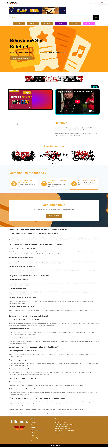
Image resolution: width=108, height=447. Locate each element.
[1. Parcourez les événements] (14, 183)
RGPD (32, 440)
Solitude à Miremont (60, 422)
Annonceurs (34, 425)
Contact (33, 432)
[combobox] (51, 17)
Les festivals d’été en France (62, 428)
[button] (11, 156)
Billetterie (33, 427)
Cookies (33, 435)
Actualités (33, 422)
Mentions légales (35, 438)
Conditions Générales (36, 430)
